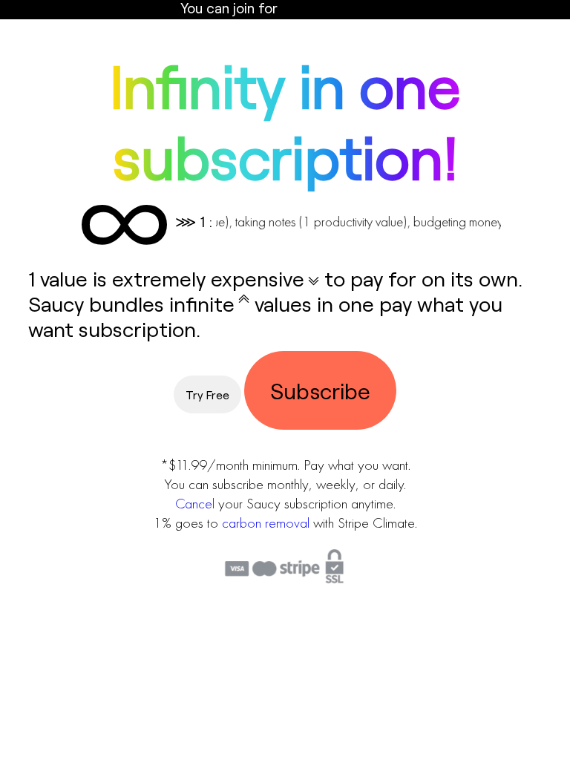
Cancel (194, 503)
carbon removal (265, 522)
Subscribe (320, 390)
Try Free (207, 394)
